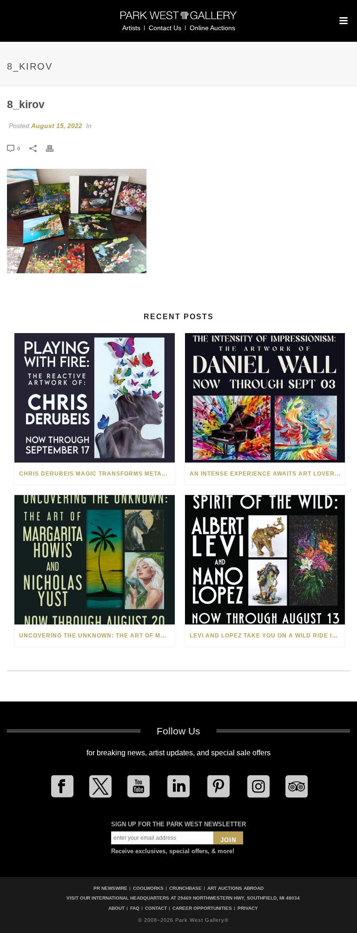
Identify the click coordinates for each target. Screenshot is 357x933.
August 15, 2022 (56, 125)
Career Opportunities (202, 908)
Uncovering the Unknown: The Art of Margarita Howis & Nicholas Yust (97, 635)
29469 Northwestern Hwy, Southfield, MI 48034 (239, 898)
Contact (156, 908)
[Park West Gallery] (178, 19)
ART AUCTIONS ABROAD (235, 888)
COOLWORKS (148, 888)
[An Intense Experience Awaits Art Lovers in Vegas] (265, 398)
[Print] (54, 148)
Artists (131, 28)
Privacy (248, 908)
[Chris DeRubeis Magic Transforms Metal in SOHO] (94, 398)
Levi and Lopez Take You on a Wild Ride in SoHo (267, 635)
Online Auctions (212, 28)
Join (228, 839)
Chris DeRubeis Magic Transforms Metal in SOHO (97, 473)
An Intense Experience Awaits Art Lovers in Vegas (267, 473)
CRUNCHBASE (185, 888)
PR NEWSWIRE (110, 888)
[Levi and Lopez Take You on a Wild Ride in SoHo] (265, 559)
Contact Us (165, 28)
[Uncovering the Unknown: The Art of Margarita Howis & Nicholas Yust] (94, 559)
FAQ (134, 908)
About (116, 908)
